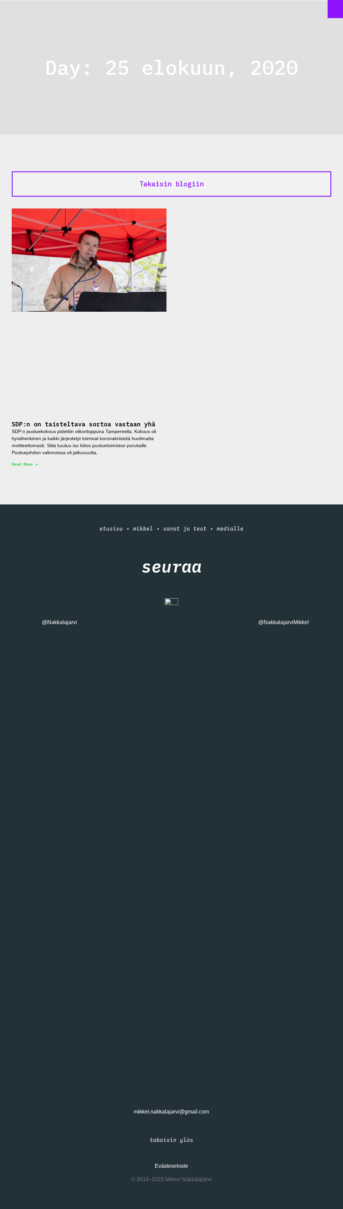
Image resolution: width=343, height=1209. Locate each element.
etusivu (111, 528)
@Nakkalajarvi (59, 622)
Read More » (25, 464)
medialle (230, 528)
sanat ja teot (185, 528)
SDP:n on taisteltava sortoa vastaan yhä (83, 424)
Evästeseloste (171, 1166)
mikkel (143, 528)
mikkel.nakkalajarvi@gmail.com (171, 1111)
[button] (335, 9)
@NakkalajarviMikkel (283, 622)
